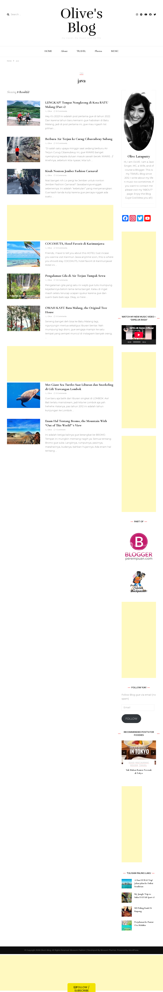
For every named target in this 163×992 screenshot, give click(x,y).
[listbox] (139, 760)
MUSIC (115, 51)
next (153, 752)
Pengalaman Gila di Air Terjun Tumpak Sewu (75, 276)
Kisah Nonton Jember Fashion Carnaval (71, 171)
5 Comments (61, 175)
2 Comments (61, 393)
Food (132, 762)
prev (124, 752)
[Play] (125, 342)
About (64, 51)
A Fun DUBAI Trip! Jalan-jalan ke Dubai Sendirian (143, 883)
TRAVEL (81, 51)
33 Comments (62, 280)
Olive (50, 111)
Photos (98, 51)
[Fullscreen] (152, 342)
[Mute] (148, 342)
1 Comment (60, 430)
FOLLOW (131, 718)
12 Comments (61, 111)
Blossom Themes (108, 950)
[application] (139, 334)
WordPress (133, 950)
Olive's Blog (81, 20)
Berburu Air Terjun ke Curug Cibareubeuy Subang (78, 139)
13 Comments (61, 143)
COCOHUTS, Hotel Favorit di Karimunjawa (74, 244)
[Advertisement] (60, 222)
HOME (48, 51)
